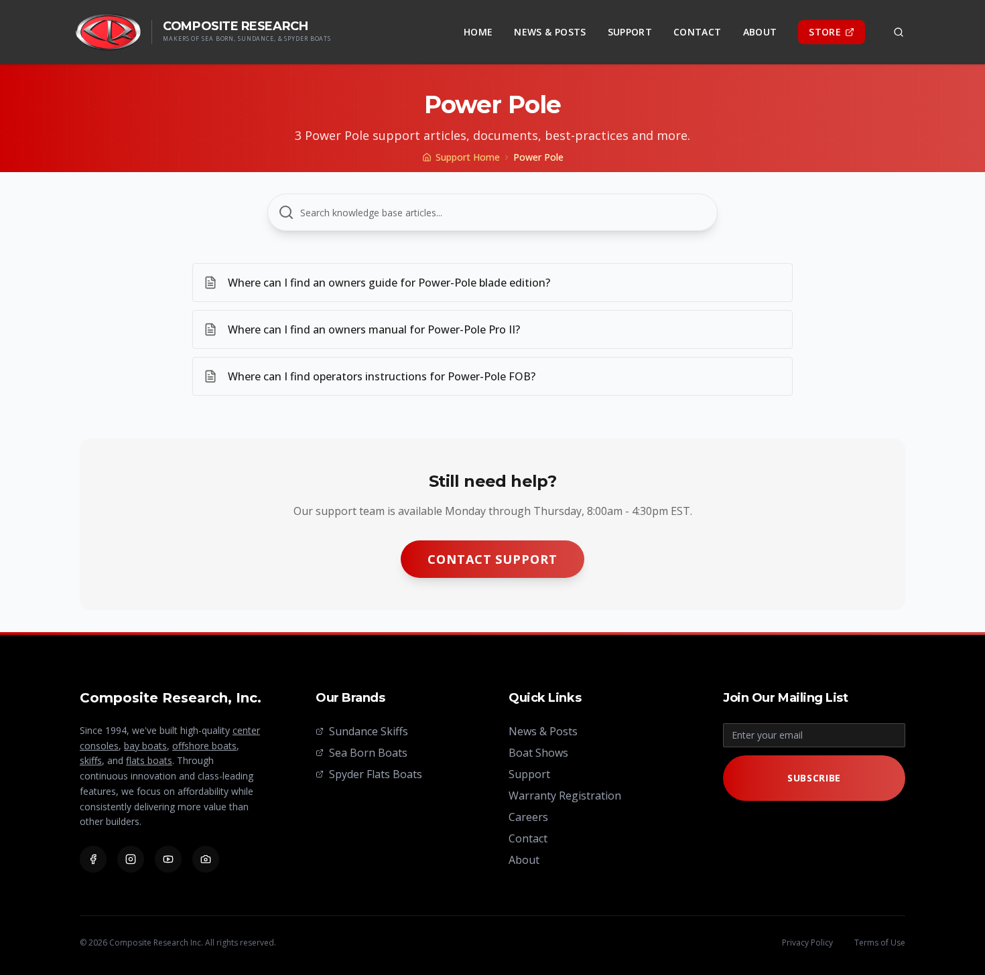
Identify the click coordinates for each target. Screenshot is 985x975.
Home (478, 31)
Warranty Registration (565, 795)
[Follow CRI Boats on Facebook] (93, 859)
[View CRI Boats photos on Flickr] (205, 859)
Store (825, 31)
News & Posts (550, 31)
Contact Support (492, 559)
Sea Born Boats (368, 752)
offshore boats (204, 745)
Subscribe (814, 777)
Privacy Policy (807, 942)
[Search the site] (898, 32)
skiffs (91, 760)
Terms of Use (879, 942)
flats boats (149, 760)
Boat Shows (538, 752)
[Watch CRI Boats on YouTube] (168, 859)
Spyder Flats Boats (375, 774)
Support (630, 31)
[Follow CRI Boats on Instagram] (130, 859)
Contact (697, 31)
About (760, 31)
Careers (528, 817)
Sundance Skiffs (368, 731)
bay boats (145, 745)
